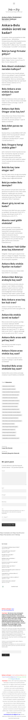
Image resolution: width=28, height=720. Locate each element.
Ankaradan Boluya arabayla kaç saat (11, 409)
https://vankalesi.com (6, 533)
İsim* (3, 488)
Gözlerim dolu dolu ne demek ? (9, 581)
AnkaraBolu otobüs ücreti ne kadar (10, 403)
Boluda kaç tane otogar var (9, 429)
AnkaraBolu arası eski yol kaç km (10, 397)
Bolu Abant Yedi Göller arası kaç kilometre (12, 415)
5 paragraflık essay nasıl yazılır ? (9, 551)
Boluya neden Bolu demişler (9, 435)
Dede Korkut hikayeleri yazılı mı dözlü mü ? (11, 569)
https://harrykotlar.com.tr (7, 535)
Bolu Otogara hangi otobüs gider (10, 426)
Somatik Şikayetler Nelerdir (10, 453)
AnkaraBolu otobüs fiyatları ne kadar (11, 400)
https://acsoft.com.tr (18, 533)
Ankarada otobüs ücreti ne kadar (10, 406)
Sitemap (17, 535)
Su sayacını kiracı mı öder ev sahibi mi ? (10, 577)
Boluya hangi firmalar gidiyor (9, 432)
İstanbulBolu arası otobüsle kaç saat (11, 438)
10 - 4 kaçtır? (5, 517)
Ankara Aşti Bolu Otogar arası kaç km (11, 392)
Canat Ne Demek (7, 448)
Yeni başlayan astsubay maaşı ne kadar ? (11, 547)
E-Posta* (4, 495)
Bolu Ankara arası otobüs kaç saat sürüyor (12, 421)
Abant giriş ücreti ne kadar (8, 386)
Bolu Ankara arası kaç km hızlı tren (10, 418)
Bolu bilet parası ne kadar (8, 423)
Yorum (3, 471)
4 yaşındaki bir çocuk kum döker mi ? (10, 573)
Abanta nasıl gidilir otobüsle (9, 389)
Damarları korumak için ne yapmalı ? (10, 562)
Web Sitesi (4, 501)
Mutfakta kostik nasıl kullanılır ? (8, 558)
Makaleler (9, 382)
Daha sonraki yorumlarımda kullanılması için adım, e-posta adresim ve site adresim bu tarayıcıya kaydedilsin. (13, 512)
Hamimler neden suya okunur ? (8, 566)
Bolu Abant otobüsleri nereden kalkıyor (11, 412)
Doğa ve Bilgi (14, 9)
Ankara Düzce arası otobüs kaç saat (10, 395)
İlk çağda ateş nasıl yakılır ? (7, 554)
